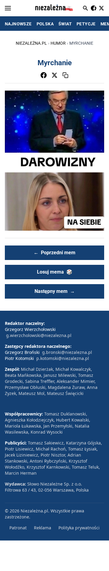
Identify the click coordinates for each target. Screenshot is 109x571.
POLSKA (45, 23)
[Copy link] (65, 75)
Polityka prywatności (79, 528)
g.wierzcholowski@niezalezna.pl (38, 335)
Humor (58, 43)
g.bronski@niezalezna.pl (67, 352)
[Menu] (7, 8)
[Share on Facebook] (44, 75)
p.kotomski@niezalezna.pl (62, 358)
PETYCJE (86, 23)
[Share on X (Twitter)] (54, 75)
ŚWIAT (65, 23)
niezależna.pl (31, 43)
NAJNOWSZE (18, 23)
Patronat (18, 528)
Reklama (42, 528)
